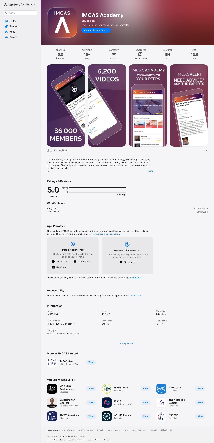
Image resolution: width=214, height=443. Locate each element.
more (150, 171)
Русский (89, 430)
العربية (80, 430)
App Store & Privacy (76, 440)
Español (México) (68, 430)
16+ (158, 324)
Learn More (136, 277)
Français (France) (113, 430)
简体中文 (100, 430)
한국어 (126, 430)
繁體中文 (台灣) (166, 430)
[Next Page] (211, 402)
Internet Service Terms (56, 440)
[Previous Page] (44, 402)
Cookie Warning (94, 440)
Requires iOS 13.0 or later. (59, 324)
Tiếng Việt (153, 430)
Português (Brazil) (139, 430)
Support (107, 440)
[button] (20, 21)
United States (52, 430)
